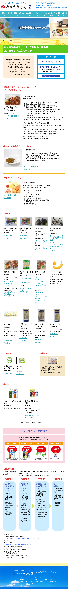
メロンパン (44, 281)
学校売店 (45, 14)
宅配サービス (3, 14)
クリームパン (39, 277)
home (15, 578)
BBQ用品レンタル (30, 14)
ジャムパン (38, 279)
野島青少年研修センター (19, 14)
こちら (53, 69)
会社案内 (58, 14)
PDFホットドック (9, 296)
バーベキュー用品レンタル (26, 583)
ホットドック (8, 285)
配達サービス (38, 14)
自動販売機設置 (51, 14)
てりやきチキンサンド (26, 283)
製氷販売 (10, 14)
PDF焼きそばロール (9, 292)
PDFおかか (56, 245)
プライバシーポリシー (50, 581)
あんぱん (37, 283)
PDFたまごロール (9, 294)
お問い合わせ (64, 14)
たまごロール (8, 283)
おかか (58, 236)
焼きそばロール (8, 281)
